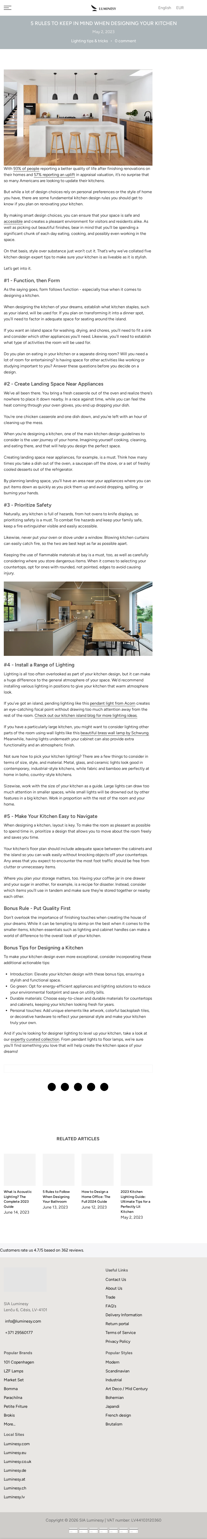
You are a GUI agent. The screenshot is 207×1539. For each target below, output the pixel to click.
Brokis (9, 1415)
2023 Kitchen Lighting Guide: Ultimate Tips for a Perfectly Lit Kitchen (135, 1202)
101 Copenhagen (19, 1362)
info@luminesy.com (23, 1321)
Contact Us (116, 1279)
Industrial (114, 1379)
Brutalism (114, 1424)
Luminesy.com (17, 1443)
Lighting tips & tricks (89, 40)
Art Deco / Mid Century (127, 1388)
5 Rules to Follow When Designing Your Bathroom (56, 1197)
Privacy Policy (118, 1341)
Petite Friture (16, 1406)
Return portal (117, 1323)
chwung (114, 732)
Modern (112, 1362)
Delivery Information (124, 1314)
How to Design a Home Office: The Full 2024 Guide (96, 1197)
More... (9, 1424)
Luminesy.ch (15, 1488)
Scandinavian (118, 1371)
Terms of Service (121, 1332)
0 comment (125, 40)
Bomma (11, 1388)
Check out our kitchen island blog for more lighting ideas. (86, 715)
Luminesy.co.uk (17, 1461)
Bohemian (115, 1397)
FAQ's (111, 1306)
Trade (110, 1297)
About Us (114, 1288)
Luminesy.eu (15, 1452)
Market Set (14, 1379)
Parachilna (13, 1397)
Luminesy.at (14, 1479)
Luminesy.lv (14, 1497)
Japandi (112, 1406)
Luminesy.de (15, 1470)
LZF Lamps (13, 1371)
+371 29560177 (19, 1332)
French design (118, 1415)
